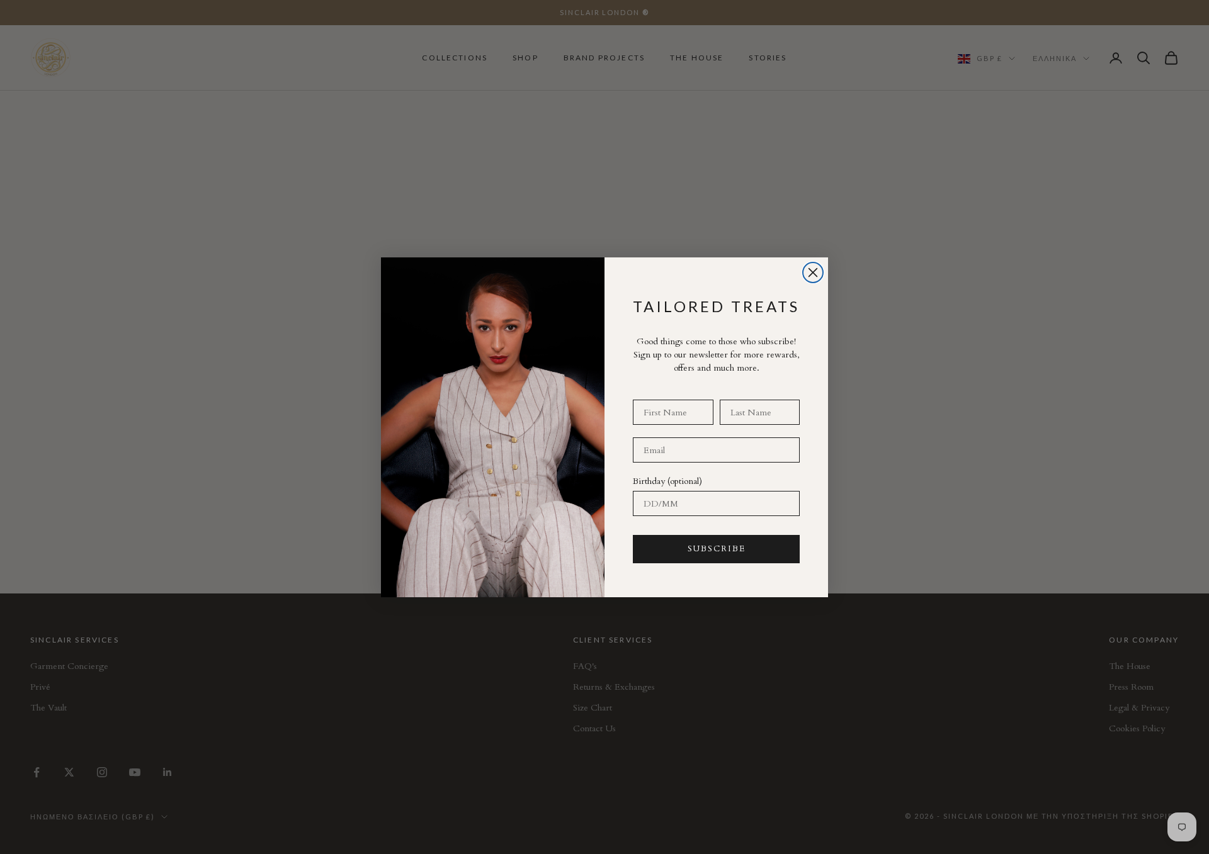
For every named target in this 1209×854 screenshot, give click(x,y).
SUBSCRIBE (717, 548)
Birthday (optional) (667, 481)
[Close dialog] (813, 272)
